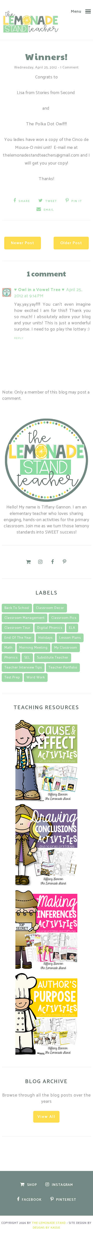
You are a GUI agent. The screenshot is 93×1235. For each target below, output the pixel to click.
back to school (16, 608)
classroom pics (63, 618)
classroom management (24, 618)
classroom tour (17, 628)
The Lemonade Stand (49, 1223)
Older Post (71, 243)
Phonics (11, 658)
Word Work (36, 677)
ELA (72, 628)
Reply (19, 338)
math (8, 648)
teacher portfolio (63, 667)
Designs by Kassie (46, 1227)
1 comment (69, 67)
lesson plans (70, 638)
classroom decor (50, 608)
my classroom (65, 648)
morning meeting (33, 648)
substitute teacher (52, 658)
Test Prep (12, 677)
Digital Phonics (49, 628)
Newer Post (22, 243)
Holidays (45, 638)
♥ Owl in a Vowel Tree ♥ (39, 290)
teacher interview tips (23, 667)
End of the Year (18, 638)
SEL (27, 658)
